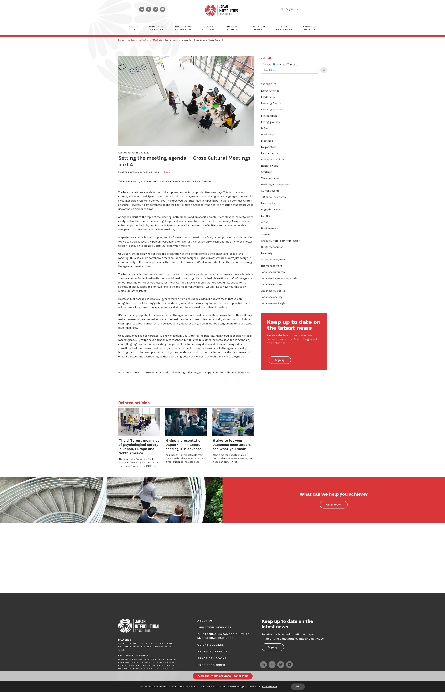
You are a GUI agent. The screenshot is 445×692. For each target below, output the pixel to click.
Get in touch (333, 504)
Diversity (266, 253)
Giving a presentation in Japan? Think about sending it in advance (186, 444)
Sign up (280, 360)
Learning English (271, 103)
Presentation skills (273, 159)
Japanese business (273, 272)
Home (121, 40)
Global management (274, 259)
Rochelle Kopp (151, 171)
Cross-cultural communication (280, 240)
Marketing (267, 134)
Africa (264, 222)
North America (270, 90)
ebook (240, 372)
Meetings (157, 40)
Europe (265, 215)
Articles (147, 40)
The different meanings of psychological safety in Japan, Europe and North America (139, 446)
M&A (264, 128)
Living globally (270, 122)
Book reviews (269, 228)
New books (268, 203)
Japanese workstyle (273, 303)
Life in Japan (269, 115)
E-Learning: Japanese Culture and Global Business (223, 636)
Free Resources (133, 40)
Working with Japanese (275, 184)
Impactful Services (214, 627)
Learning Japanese (272, 109)
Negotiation (268, 147)
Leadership (268, 97)
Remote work (269, 165)
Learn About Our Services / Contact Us (223, 676)
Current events (270, 190)
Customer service (272, 247)
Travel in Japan (270, 178)
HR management (271, 265)
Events (294, 64)
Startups (266, 172)
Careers (265, 234)
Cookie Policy (269, 686)
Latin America (269, 153)
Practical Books (211, 658)
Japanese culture (271, 284)
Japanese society (271, 297)
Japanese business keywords (279, 278)
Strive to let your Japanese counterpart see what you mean (232, 444)
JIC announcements (273, 197)
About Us (205, 620)
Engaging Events (271, 209)
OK (298, 686)
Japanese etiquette (273, 290)
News (267, 64)
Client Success (210, 644)
